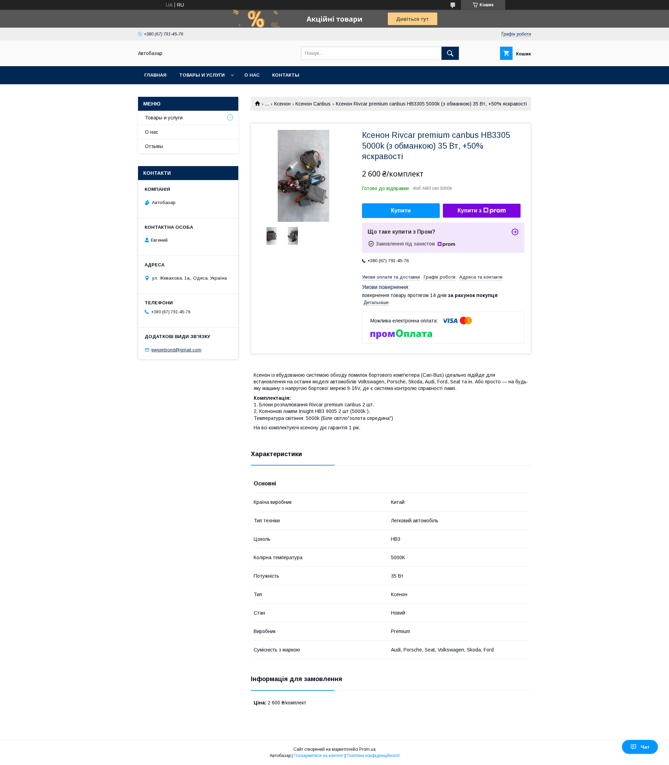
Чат (645, 747)
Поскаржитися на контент (319, 755)
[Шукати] (450, 53)
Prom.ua (367, 749)
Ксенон (282, 104)
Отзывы (154, 146)
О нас (252, 75)
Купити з (469, 210)
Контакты (285, 75)
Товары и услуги (202, 75)
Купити (401, 210)
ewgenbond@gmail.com (176, 349)
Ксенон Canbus (313, 104)
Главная (155, 75)
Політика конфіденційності (373, 755)
